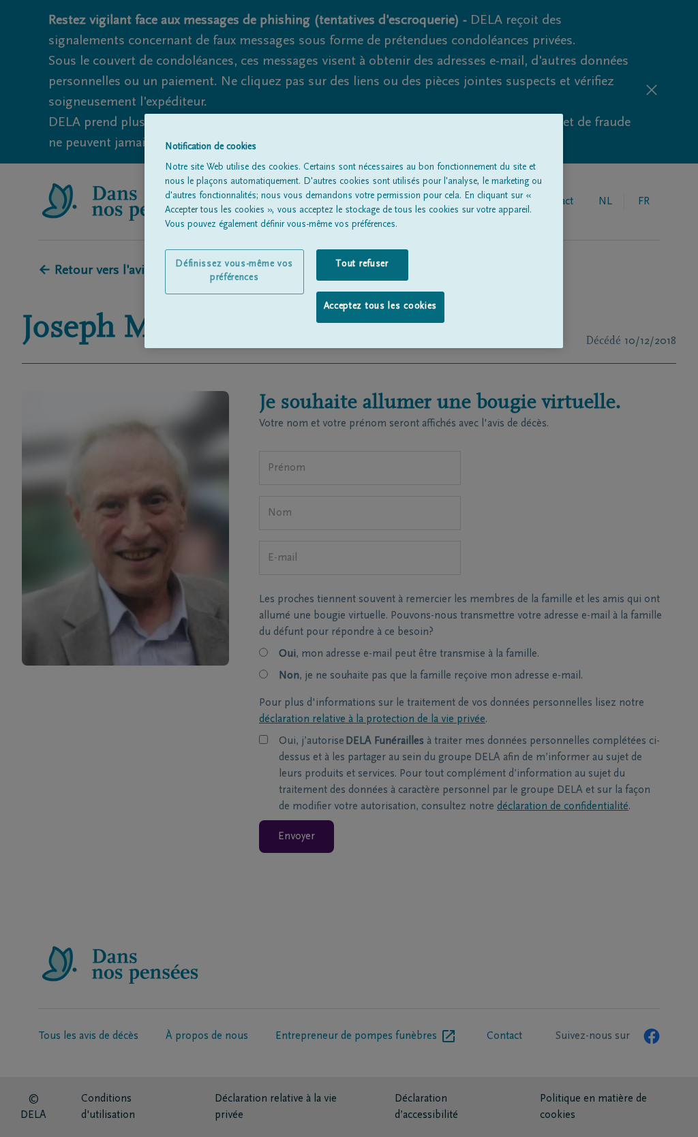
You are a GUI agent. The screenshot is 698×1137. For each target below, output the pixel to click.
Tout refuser (361, 264)
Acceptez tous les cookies (381, 306)
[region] (354, 231)
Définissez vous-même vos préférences (234, 271)
